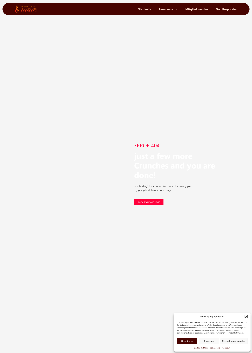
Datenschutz (215, 348)
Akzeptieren (187, 341)
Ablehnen (209, 341)
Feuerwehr (166, 9)
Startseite (144, 9)
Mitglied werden (196, 9)
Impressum (226, 348)
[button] (246, 316)
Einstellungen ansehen (234, 341)
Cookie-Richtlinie (201, 348)
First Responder (226, 9)
